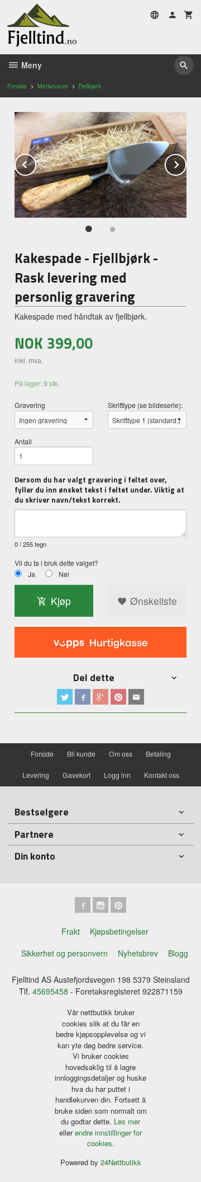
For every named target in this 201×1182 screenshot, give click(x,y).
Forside (17, 86)
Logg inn (117, 775)
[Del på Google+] (100, 697)
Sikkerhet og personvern (64, 953)
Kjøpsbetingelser (119, 931)
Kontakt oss (161, 775)
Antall (23, 441)
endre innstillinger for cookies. (108, 1138)
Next (185, 162)
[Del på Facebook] (82, 697)
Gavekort (76, 775)
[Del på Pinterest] (118, 697)
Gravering (30, 405)
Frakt (70, 931)
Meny (30, 65)
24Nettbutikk (120, 1162)
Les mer (127, 1121)
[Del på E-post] (136, 697)
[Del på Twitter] (65, 697)
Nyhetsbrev (138, 953)
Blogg (178, 953)
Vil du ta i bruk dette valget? (56, 562)
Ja (31, 574)
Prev (35, 162)
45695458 (50, 991)
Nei (64, 574)
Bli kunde (81, 753)
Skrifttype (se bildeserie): (145, 405)
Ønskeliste (152, 601)
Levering (35, 775)
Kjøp (61, 601)
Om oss (120, 753)
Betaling (158, 753)
